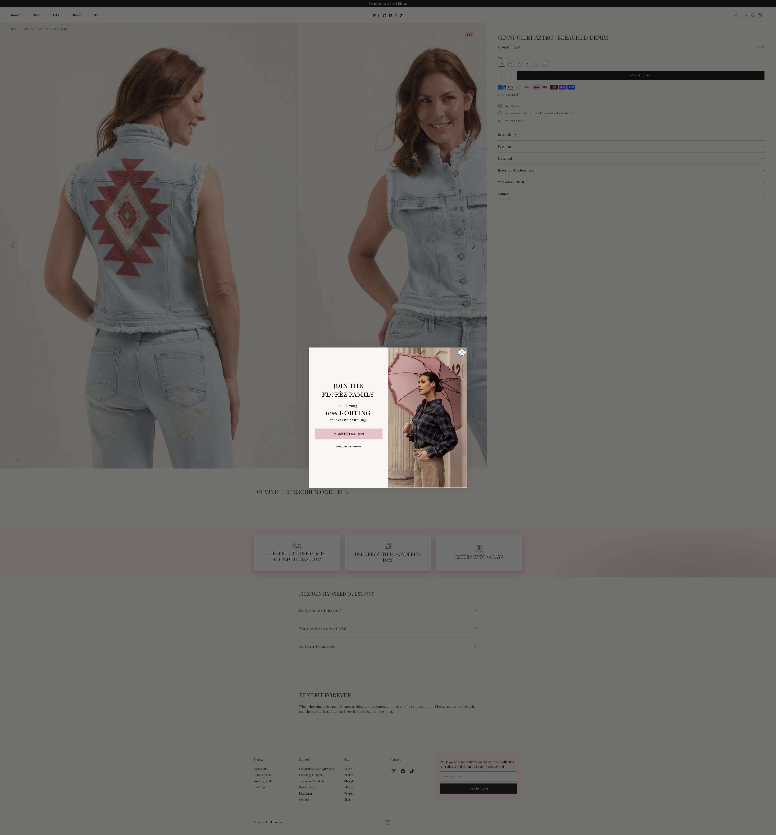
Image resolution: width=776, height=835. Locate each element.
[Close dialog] (462, 352)
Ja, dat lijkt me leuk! (348, 434)
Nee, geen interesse (348, 446)
